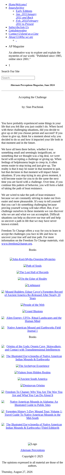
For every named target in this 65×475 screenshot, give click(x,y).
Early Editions (24, 10)
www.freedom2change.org (16, 243)
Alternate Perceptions (32, 450)
